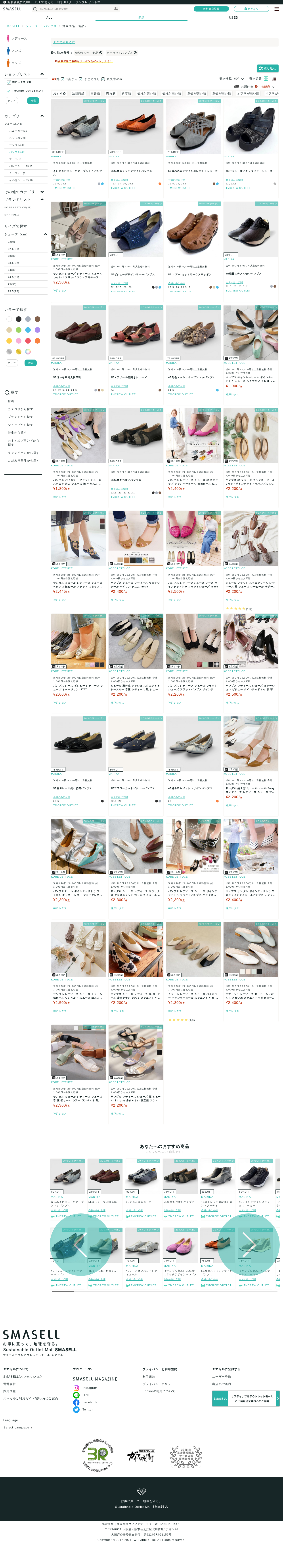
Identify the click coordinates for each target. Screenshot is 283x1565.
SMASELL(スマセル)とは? (22, 1376)
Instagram (90, 1387)
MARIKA (56, 156)
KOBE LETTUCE (62, 259)
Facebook (89, 1402)
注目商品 (78, 93)
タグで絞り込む (64, 42)
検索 (33, 100)
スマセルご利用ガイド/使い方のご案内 (30, 1398)
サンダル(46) (17, 145)
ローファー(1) (18, 173)
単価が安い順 (196, 93)
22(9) (11, 242)
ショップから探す (20, 424)
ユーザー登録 (221, 1376)
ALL (49, 17)
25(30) (12, 284)
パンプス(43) (17, 152)
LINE (86, 1395)
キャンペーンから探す (24, 452)
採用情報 (9, 1391)
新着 (11, 401)
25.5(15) (13, 291)
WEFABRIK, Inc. (145, 1540)
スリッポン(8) (18, 138)
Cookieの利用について (159, 1391)
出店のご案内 (221, 1384)
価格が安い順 (146, 93)
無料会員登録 (211, 8)
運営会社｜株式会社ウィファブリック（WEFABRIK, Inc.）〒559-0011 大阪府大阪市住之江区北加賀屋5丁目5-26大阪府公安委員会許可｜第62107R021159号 (141, 1529)
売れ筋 (111, 93)
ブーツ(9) (15, 159)
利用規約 (149, 1376)
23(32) (12, 256)
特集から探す (17, 432)
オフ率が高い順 (248, 93)
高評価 (95, 93)
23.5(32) (13, 263)
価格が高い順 (171, 93)
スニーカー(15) (19, 130)
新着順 (126, 93)
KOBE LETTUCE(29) (18, 207)
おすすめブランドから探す (24, 443)
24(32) (12, 270)
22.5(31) (13, 249)
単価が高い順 (221, 93)
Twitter (87, 1409)
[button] (248, 1244)
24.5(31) (13, 277)
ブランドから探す (20, 417)
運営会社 (9, 1384)
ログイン (253, 9)
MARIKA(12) (12, 214)
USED (233, 17)
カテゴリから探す (20, 409)
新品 (141, 17)
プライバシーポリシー (158, 1384)
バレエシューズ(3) (20, 166)
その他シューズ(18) (21, 180)
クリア (12, 100)
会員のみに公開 (61, 179)
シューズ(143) (13, 123)
